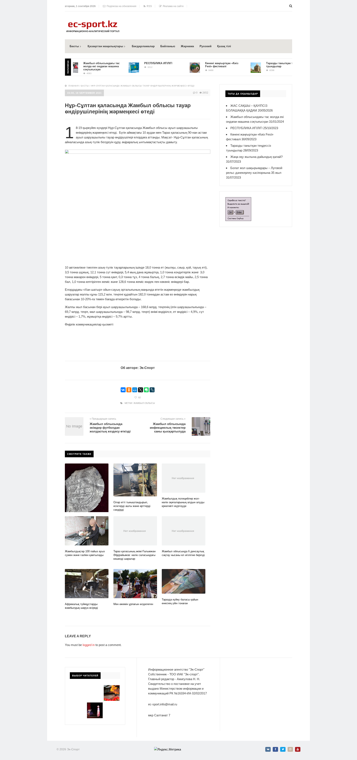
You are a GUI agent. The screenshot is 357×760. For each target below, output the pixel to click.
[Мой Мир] (134, 389)
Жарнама (187, 46)
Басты (74, 46)
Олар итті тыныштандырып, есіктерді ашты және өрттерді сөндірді (131, 506)
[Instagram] (290, 749)
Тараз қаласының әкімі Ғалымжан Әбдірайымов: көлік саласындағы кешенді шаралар (134, 555)
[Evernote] (146, 389)
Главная (73, 86)
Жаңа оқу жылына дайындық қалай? (256, 156)
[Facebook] (275, 749)
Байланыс (167, 46)
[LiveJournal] (152, 389)
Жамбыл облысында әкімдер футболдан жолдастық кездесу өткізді (110, 427)
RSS (148, 6)
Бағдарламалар (143, 46)
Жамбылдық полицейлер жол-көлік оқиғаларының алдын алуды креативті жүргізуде (183, 502)
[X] (140, 389)
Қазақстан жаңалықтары (105, 46)
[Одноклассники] (128, 389)
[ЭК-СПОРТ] (93, 21)
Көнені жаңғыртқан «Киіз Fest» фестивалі (211, 65)
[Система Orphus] (238, 199)
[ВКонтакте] (123, 389)
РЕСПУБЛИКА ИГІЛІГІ (148, 63)
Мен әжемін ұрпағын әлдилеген (133, 604)
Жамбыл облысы (144, 403)
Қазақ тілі (224, 46)
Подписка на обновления (120, 6)
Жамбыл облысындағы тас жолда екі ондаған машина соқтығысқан (91, 66)
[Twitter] (283, 749)
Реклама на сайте (173, 6)
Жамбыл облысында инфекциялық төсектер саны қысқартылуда (168, 427)
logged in (89, 645)
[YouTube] (297, 749)
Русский (206, 46)
